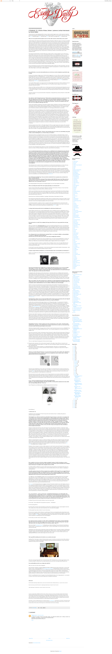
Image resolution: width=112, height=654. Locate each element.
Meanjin (74, 213)
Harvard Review (75, 205)
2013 (74, 403)
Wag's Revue (75, 261)
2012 (74, 404)
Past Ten (74, 230)
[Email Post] (38, 607)
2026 (74, 346)
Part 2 (40, 36)
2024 (74, 348)
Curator (74, 184)
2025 (74, 347)
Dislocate (74, 188)
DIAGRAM (74, 187)
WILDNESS (75, 266)
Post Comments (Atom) (36, 642)
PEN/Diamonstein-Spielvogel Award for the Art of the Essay (77, 329)
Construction (75, 179)
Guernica (74, 203)
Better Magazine (75, 173)
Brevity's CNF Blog (76, 318)
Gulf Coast (75, 204)
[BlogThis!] (41, 607)
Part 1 (31, 36)
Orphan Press (75, 225)
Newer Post (31, 638)
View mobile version (49, 640)
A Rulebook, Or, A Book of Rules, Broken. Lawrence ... (78, 377)
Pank (74, 228)
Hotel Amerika (75, 206)
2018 (74, 357)
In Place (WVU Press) (76, 286)
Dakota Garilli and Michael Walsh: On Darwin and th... (77, 393)
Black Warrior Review (76, 174)
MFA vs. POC (60, 79)
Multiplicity (50, 173)
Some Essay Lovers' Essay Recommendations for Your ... (78, 387)
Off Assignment (75, 223)
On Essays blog (75, 326)
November (76, 362)
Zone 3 (74, 268)
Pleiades (74, 231)
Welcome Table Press (76, 265)
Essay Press (75, 192)
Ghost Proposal (75, 199)
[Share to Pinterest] (44, 607)
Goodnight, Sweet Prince (77, 200)
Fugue (74, 197)
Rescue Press (75, 300)
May (75, 370)
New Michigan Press (51, 600)
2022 (74, 351)
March (75, 373)
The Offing (74, 248)
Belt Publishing (75, 277)
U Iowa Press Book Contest (77, 307)
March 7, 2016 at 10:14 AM (39, 615)
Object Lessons (75, 222)
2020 (74, 354)
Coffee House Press (76, 280)
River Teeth (75, 235)
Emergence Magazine (76, 191)
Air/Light (74, 163)
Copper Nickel (75, 181)
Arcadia (74, 166)
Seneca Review (75, 236)
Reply (32, 620)
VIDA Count (36, 80)
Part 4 (60, 36)
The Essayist (75, 335)
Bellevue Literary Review (77, 169)
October (75, 363)
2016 (74, 359)
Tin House (74, 256)
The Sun (74, 255)
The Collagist (75, 246)
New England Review (76, 219)
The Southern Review (76, 254)
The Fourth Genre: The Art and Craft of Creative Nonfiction (77, 337)
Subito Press (75, 304)
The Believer (75, 244)
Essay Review (75, 193)
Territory (74, 242)
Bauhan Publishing (76, 276)
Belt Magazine (75, 172)
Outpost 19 (75, 296)
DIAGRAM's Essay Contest (77, 319)
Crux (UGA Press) (76, 281)
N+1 (74, 218)
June (75, 369)
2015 (74, 400)
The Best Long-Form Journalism (76, 332)
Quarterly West (75, 234)
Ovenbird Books (75, 297)
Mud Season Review (76, 217)
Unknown (33, 615)
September (76, 365)
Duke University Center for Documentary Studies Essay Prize (77, 321)
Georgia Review (75, 198)
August (75, 366)
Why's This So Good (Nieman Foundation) (76, 341)
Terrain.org (75, 241)
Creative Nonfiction (76, 182)
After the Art (75, 162)
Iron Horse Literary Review (77, 211)
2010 (74, 407)
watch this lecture (31, 296)
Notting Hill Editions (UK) (77, 294)
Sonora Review (75, 237)
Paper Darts (75, 229)
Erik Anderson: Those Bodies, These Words (78, 391)
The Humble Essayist (76, 339)
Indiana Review (75, 210)
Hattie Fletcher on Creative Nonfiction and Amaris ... (77, 381)
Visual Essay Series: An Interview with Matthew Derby (78, 384)
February (75, 374)
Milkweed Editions (76, 215)
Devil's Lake (75, 186)
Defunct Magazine (76, 185)
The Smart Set (75, 253)
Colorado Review (76, 178)
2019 (74, 355)
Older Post (68, 638)
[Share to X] (42, 607)
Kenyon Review (75, 212)
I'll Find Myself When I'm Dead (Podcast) (77, 325)
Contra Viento (75, 180)
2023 (74, 350)
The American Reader (76, 243)
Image (74, 209)
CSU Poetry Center (76, 282)
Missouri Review (75, 216)
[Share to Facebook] (43, 607)
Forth (74, 194)
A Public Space (75, 161)
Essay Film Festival (76, 323)
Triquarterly (75, 259)
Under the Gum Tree (76, 260)
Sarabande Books (76, 301)
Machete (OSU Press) (76, 287)
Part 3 (47, 36)
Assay (74, 168)
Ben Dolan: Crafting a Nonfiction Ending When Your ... (77, 396)
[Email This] (40, 607)
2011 (74, 406)
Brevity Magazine (76, 175)
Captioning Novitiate (36, 306)
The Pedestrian (75, 249)
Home (49, 638)
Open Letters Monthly (76, 224)
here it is (54, 205)
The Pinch (74, 250)
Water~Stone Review (76, 262)
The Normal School (76, 247)
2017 (74, 358)
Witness (74, 267)
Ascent (74, 167)
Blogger (60, 651)
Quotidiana (75, 330)
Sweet (74, 240)
